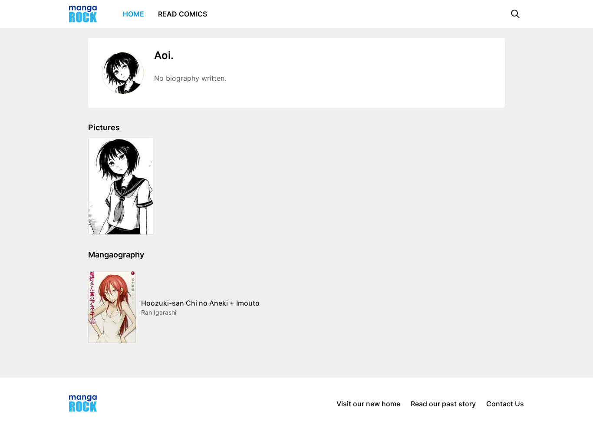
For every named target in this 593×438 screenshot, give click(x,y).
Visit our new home (368, 403)
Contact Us (505, 403)
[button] (515, 14)
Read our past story (443, 403)
